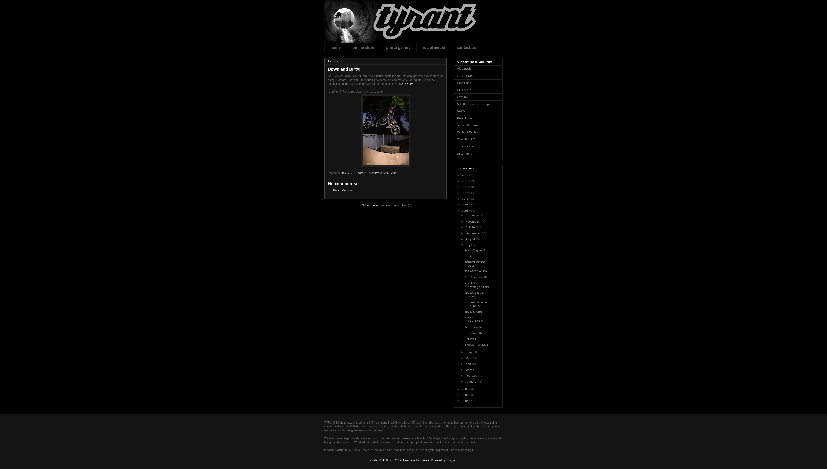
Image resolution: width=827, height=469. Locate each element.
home (335, 47)
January (471, 381)
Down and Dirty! (475, 333)
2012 (465, 186)
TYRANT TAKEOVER (474, 319)
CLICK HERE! (404, 83)
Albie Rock (464, 68)
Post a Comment (343, 190)
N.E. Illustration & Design (474, 104)
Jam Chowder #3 (476, 277)
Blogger (451, 460)
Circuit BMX (465, 75)
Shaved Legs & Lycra (474, 294)
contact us (466, 47)
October (471, 227)
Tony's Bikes (465, 146)
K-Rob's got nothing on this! (477, 285)
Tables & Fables (467, 132)
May (468, 358)
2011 (465, 193)
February (471, 375)
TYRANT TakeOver (477, 344)
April (468, 363)
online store (363, 47)
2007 (465, 389)
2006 (465, 395)
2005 (465, 400)
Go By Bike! (472, 256)
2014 (465, 175)
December (472, 215)
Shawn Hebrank (467, 125)
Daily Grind (464, 83)
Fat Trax (462, 97)
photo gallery (398, 47)
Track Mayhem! (475, 250)
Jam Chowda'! (474, 327)
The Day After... (475, 311)
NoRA (461, 111)
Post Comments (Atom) (394, 205)
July (468, 245)
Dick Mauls (464, 89)
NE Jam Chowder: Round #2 (476, 303)
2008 (465, 210)
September (473, 233)
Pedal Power (465, 118)
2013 (465, 181)
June (468, 352)
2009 (465, 204)
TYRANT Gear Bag (477, 271)
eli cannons (464, 153)
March (470, 370)
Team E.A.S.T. (466, 139)
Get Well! (471, 338)
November (472, 221)
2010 (465, 198)
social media (433, 47)
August (470, 239)
